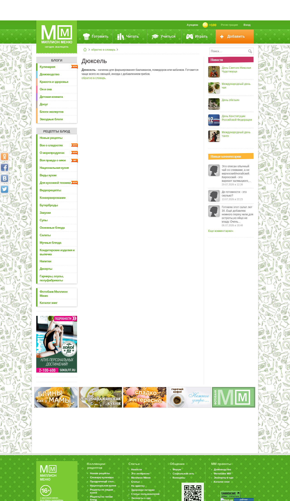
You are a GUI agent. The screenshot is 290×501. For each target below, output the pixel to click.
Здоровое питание (143, 490)
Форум (177, 469)
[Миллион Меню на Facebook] (4, 167)
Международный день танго (236, 134)
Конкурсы (179, 477)
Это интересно (140, 473)
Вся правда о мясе (53, 160)
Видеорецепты (50, 190)
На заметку (138, 485)
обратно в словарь (103, 49)
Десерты (46, 268)
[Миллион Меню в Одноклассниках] (4, 156)
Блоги (56, 60)
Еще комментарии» (220, 231)
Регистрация (229, 25)
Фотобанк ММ (222, 473)
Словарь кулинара (102, 477)
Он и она (46, 89)
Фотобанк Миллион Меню (53, 293)
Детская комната (51, 96)
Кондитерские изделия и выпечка (57, 252)
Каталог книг (48, 303)
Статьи (135, 481)
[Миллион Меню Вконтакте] (4, 178)
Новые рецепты (51, 138)
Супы (43, 220)
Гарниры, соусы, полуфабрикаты (51, 278)
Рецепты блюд (56, 131)
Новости (136, 469)
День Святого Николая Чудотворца (236, 69)
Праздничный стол (102, 481)
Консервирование (52, 197)
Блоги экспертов (51, 111)
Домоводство (49, 74)
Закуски (45, 212)
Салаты (45, 235)
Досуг (44, 104)
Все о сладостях (51, 145)
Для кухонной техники (55, 182)
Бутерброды (49, 205)
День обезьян (230, 100)
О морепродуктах (52, 153)
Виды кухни (48, 175)
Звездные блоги (51, 119)
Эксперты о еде (141, 498)
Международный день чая (236, 85)
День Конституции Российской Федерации (237, 118)
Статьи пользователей (145, 494)
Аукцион (192, 25)
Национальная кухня (54, 167)
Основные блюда (52, 227)
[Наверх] (4, 209)
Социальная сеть (183, 473)
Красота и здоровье (54, 82)
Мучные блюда (50, 242)
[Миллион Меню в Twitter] (4, 189)
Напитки (45, 261)
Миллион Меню (140, 477)
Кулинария (47, 67)
